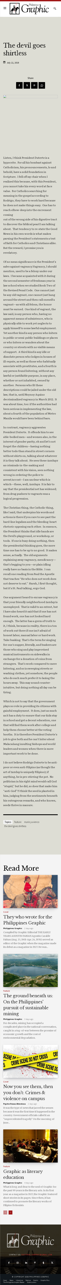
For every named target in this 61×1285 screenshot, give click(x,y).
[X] (27, 85)
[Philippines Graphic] (29, 8)
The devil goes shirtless (15, 826)
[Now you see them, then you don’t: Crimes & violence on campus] (30, 1061)
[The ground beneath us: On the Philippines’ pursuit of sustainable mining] (30, 970)
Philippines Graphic (12, 928)
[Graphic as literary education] (30, 1146)
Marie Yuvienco (31, 822)
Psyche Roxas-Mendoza (14, 1104)
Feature (6, 991)
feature (17, 822)
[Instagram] (17, 1263)
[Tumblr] (43, 1263)
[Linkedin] (26, 1263)
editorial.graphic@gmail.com (36, 1255)
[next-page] (10, 1212)
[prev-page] (5, 1212)
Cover (5, 912)
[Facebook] (19, 85)
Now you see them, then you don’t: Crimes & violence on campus (28, 1092)
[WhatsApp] (42, 85)
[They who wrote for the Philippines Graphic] (30, 891)
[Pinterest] (34, 85)
